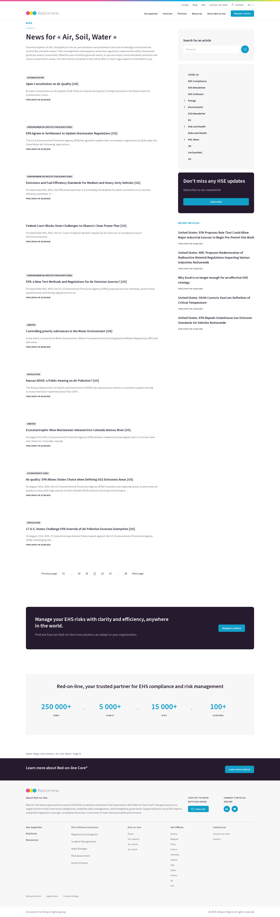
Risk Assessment (80, 855)
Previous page (49, 573)
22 (102, 573)
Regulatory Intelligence (84, 834)
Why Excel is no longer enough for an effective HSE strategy (213, 279)
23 (110, 573)
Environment (195, 107)
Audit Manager (79, 848)
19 (79, 573)
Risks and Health (197, 133)
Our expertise (151, 13)
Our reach (132, 849)
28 (125, 573)
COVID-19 (193, 74)
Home (29, 753)
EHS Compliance (197, 81)
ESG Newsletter (196, 113)
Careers (185, 4)
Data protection (33, 896)
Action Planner (79, 862)
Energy (192, 100)
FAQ (203, 4)
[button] (271, 907)
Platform (182, 13)
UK (189, 146)
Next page (138, 573)
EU (189, 120)
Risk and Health (197, 126)
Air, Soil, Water (63, 753)
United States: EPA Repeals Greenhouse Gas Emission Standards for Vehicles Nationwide (215, 320)
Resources (197, 13)
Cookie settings (71, 896)
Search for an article (197, 40)
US (189, 159)
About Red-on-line (216, 13)
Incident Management (83, 841)
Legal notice (52, 896)
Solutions (167, 13)
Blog (195, 4)
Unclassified (195, 152)
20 (87, 573)
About (131, 833)
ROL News (193, 139)
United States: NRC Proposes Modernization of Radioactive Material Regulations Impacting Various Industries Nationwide (214, 257)
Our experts (133, 839)
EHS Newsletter (196, 87)
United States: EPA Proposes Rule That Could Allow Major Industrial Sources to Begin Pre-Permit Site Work (216, 234)
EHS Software (196, 94)
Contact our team (218, 4)
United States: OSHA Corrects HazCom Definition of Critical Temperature (214, 300)
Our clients (133, 844)
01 (63, 573)
